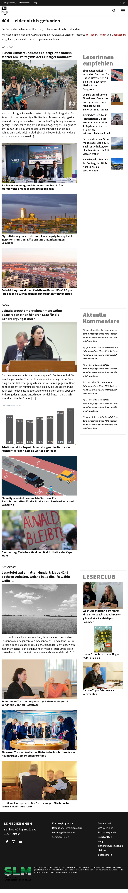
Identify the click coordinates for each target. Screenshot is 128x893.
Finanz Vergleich (107, 832)
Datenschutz (105, 854)
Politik (102, 34)
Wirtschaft (91, 34)
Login (123, 3)
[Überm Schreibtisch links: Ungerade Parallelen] (103, 639)
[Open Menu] (123, 11)
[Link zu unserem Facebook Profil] (7, 842)
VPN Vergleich (105, 827)
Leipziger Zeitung (9, 3)
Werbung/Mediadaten (63, 832)
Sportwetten (105, 836)
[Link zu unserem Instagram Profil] (13, 842)
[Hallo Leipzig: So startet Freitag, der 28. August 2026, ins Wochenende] (116, 165)
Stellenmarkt (24, 3)
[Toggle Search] (114, 11)
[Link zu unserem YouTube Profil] (20, 842)
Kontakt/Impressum (63, 823)
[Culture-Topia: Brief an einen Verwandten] (103, 675)
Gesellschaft (119, 34)
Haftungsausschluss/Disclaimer (110, 848)
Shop (35, 3)
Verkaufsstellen (60, 836)
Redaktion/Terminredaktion (67, 827)
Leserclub (99, 577)
